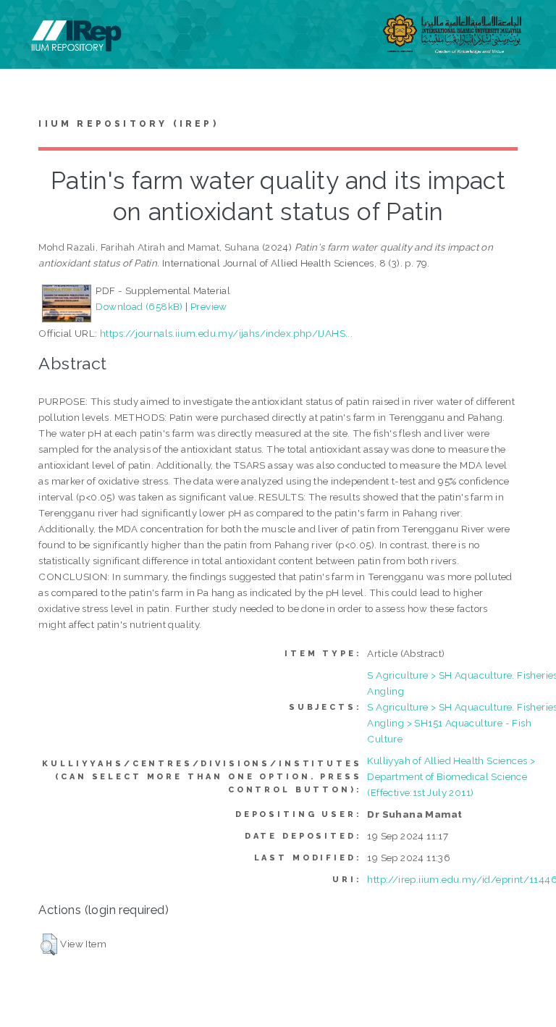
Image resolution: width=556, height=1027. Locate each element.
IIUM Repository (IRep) (128, 124)
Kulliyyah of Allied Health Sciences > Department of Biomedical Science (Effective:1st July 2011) (451, 776)
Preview (208, 306)
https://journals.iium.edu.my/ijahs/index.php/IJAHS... (226, 333)
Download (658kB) (139, 306)
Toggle (26, 27)
